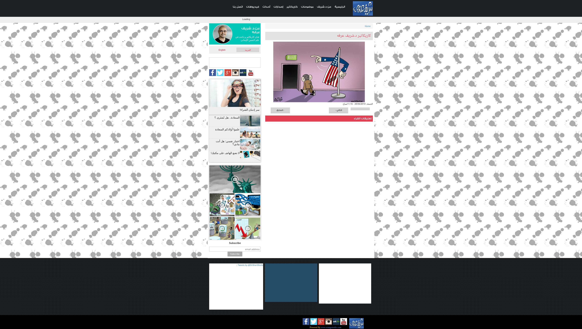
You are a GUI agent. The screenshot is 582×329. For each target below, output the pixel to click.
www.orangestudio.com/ (325, 327)
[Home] (363, 8)
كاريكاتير (292, 6)
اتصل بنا (238, 6)
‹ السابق (280, 110)
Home (368, 26)
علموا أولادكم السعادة (227, 129)
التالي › (338, 110)
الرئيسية (340, 6)
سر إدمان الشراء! (249, 109)
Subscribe (235, 243)
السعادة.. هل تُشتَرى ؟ (227, 117)
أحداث (266, 6)
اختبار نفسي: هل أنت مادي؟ (228, 142)
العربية (248, 49)
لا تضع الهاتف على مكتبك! (225, 153)
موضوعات (307, 6)
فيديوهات (252, 6)
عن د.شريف (324, 6)
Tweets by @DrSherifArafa (250, 264)
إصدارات (278, 6)
